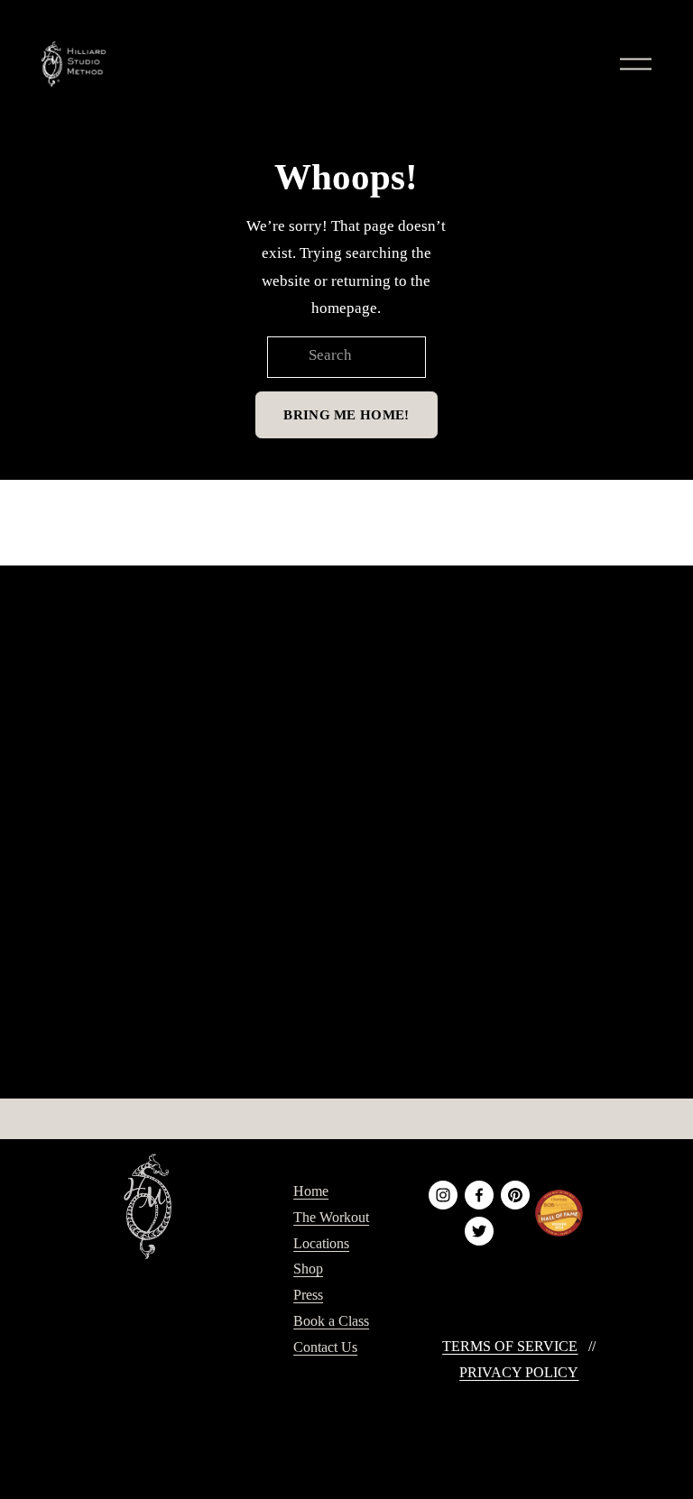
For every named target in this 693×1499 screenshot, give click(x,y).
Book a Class (331, 1321)
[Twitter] (479, 1231)
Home (310, 1191)
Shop (308, 1268)
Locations (321, 1243)
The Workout (331, 1217)
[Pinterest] (515, 1195)
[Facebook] (479, 1195)
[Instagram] (443, 1195)
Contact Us (325, 1347)
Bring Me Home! (346, 415)
